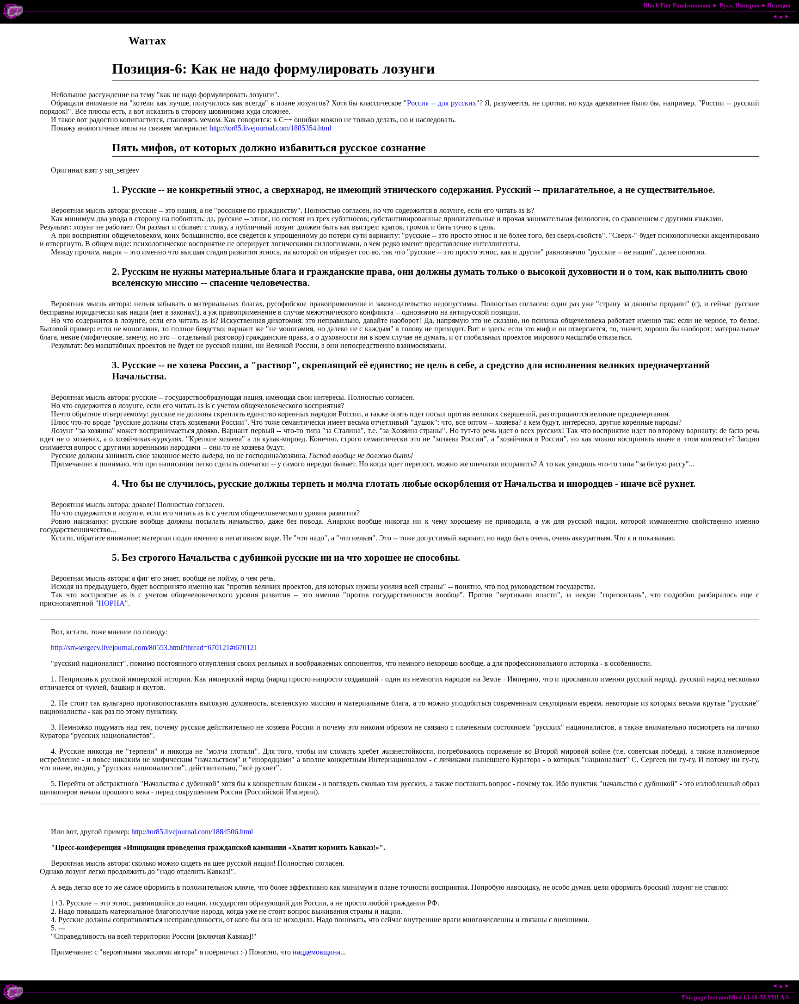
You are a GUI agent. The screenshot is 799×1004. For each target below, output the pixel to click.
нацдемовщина (316, 952)
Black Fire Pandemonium (677, 5)
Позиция (778, 5)
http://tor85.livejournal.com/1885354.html (270, 128)
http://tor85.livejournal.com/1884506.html (192, 832)
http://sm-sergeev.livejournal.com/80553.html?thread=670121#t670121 (154, 647)
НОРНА (111, 603)
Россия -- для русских (441, 103)
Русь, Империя (739, 5)
